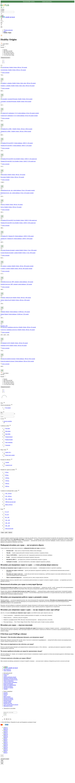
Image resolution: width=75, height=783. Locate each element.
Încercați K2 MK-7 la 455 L (29, 1)
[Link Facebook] (5, 719)
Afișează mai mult (5, 57)
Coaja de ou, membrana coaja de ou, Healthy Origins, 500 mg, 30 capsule (18, 329)
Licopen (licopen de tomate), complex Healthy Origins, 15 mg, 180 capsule (18, 252)
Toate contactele (7, 670)
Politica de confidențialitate (10, 685)
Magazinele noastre (8, 706)
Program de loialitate (8, 698)
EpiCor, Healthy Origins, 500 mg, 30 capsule (11, 207)
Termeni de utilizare (8, 686)
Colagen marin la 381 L (47, 1)
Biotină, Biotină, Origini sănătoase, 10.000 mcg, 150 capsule (15, 314)
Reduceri (6, 694)
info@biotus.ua (7, 669)
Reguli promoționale (8, 683)
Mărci (5, 31)
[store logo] (5, 5)
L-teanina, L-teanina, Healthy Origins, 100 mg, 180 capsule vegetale (16, 268)
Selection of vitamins (8, 687)
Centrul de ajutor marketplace (10, 682)
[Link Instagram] (7, 719)
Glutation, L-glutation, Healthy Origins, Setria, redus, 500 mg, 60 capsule (17, 85)
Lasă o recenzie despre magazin (11, 704)
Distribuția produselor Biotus (10, 678)
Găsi (2, 15)
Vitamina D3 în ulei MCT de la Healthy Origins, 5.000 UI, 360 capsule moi (18, 222)
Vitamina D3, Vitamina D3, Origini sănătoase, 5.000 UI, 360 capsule (16, 238)
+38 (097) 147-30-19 (10, 17)
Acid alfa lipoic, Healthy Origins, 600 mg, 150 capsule (13, 70)
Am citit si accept (5, 758)
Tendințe (6, 689)
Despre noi (6, 674)
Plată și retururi (7, 696)
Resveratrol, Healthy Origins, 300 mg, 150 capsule (12, 177)
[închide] (2, 756)
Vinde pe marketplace (9, 681)
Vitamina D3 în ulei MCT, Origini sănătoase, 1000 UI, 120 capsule (16, 145)
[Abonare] (5, 714)
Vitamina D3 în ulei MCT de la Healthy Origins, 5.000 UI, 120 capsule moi (18, 161)
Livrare (5, 695)
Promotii (5, 692)
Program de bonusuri (8, 699)
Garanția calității (7, 702)
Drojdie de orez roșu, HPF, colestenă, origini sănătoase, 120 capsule (16, 284)
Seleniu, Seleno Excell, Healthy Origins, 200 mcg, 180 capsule (15, 300)
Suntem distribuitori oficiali (10, 677)
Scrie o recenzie (5, 72)
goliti (6, 532)
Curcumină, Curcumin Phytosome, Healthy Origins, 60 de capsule (16, 101)
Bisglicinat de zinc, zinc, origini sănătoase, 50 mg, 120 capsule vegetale (17, 192)
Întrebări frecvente (8, 703)
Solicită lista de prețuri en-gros (11, 679)
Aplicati (10, 532)
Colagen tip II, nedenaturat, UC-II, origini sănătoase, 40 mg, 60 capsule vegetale (19, 115)
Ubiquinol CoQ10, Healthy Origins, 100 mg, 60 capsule (14, 345)
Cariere (5, 675)
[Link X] (10, 719)
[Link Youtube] (9, 719)
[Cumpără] (2, 79)
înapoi (2, 532)
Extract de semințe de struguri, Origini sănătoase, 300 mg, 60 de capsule (17, 361)
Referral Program (7, 700)
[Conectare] (1, 19)
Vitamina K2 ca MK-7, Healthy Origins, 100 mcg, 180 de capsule (16, 131)
